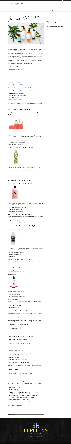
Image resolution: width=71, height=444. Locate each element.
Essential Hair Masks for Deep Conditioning (16, 80)
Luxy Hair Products (26, 103)
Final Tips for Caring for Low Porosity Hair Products (17, 84)
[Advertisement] (46, 3)
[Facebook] (58, 0)
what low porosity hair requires (38, 90)
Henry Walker (12, 21)
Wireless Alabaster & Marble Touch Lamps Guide (55, 19)
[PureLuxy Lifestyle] (16, 3)
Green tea (9, 248)
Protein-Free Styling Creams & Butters (15, 78)
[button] (52, 10)
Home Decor (49, 21)
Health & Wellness (12, 13)
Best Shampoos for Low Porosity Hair (15, 71)
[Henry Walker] (8, 21)
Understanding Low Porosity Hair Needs (15, 69)
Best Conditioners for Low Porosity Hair (15, 73)
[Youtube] (62, 0)
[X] (61, 0)
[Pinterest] (59, 0)
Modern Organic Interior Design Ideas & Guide (55, 22)
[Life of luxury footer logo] (35, 428)
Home (9, 13)
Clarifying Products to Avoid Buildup (15, 82)
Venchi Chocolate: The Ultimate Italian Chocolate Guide (26, 413)
